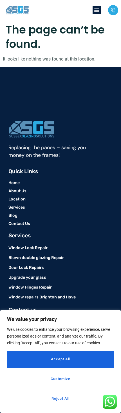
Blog (12, 215)
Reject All (60, 398)
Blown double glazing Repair (36, 257)
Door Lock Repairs (26, 267)
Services (16, 207)
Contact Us (19, 223)
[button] (97, 10)
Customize (60, 379)
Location (17, 199)
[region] (60, 361)
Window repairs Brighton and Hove (42, 297)
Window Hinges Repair (30, 287)
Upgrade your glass (27, 277)
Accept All (60, 359)
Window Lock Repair (28, 247)
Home (14, 182)
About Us (17, 191)
